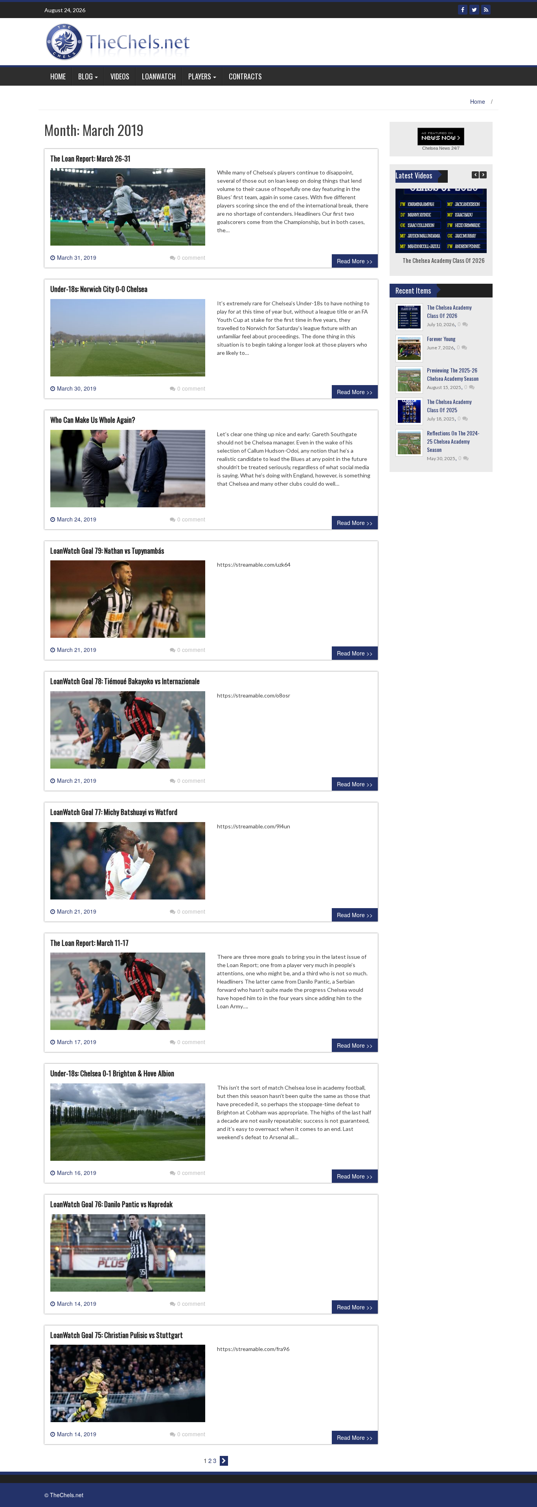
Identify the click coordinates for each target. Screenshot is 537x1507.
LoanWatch (159, 76)
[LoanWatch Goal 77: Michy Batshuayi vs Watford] (127, 864)
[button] (483, 174)
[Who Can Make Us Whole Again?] (127, 471)
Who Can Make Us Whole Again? (92, 420)
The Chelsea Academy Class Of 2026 (443, 260)
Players (199, 76)
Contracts (245, 76)
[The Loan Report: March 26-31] (127, 210)
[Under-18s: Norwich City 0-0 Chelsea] (127, 341)
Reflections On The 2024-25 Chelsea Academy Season (453, 441)
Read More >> (355, 261)
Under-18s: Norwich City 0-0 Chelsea (98, 289)
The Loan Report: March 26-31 (90, 158)
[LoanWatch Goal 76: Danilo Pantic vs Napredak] (127, 1256)
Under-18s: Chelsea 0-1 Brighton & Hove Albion (112, 1073)
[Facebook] (462, 10)
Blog (85, 76)
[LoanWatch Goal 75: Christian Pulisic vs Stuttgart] (127, 1387)
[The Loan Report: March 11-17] (127, 995)
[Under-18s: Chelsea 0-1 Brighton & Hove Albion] (127, 1125)
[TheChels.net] (119, 41)
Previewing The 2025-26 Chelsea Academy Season (452, 374)
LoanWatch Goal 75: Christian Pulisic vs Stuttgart (116, 1335)
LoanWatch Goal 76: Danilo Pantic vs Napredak (111, 1204)
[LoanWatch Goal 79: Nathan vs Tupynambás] (127, 602)
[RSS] (486, 10)
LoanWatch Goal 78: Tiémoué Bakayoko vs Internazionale (125, 681)
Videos (119, 76)
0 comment (191, 257)
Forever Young (441, 338)
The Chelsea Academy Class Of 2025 (449, 405)
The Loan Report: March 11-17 (89, 943)
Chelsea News (436, 148)
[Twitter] (474, 10)
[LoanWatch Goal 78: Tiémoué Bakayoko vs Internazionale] (127, 733)
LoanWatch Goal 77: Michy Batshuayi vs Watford (113, 812)
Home (58, 76)
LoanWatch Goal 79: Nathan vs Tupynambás (107, 550)
